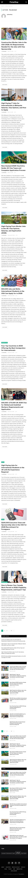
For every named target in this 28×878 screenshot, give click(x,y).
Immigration (4, 342)
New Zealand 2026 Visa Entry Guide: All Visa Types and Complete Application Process (13, 168)
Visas (3, 162)
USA (18, 853)
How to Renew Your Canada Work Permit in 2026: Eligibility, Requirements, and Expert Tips (14, 587)
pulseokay (9, 14)
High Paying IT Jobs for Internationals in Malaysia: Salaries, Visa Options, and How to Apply (18, 676)
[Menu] (2, 2)
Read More (4, 84)
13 (11, 630)
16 (11, 731)
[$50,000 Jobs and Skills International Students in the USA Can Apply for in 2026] (14, 280)
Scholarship (14, 870)
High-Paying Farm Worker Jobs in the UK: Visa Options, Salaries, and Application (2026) (18, 691)
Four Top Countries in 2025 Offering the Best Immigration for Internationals (13, 348)
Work (25, 853)
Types (13, 853)
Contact (23, 867)
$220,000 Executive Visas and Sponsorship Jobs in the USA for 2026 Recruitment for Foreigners (18, 837)
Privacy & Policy (16, 867)
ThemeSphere (21, 874)
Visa (22, 853)
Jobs (3, 39)
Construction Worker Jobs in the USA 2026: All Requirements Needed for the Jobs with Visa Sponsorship (18, 668)
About (2, 867)
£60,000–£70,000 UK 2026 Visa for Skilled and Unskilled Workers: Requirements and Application (18, 715)
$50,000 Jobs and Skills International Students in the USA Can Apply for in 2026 (12, 291)
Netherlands (9, 853)
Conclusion (3, 853)
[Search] (26, 2)
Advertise (8, 867)
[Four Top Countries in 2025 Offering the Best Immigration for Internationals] (14, 337)
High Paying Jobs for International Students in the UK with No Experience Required (17, 723)
